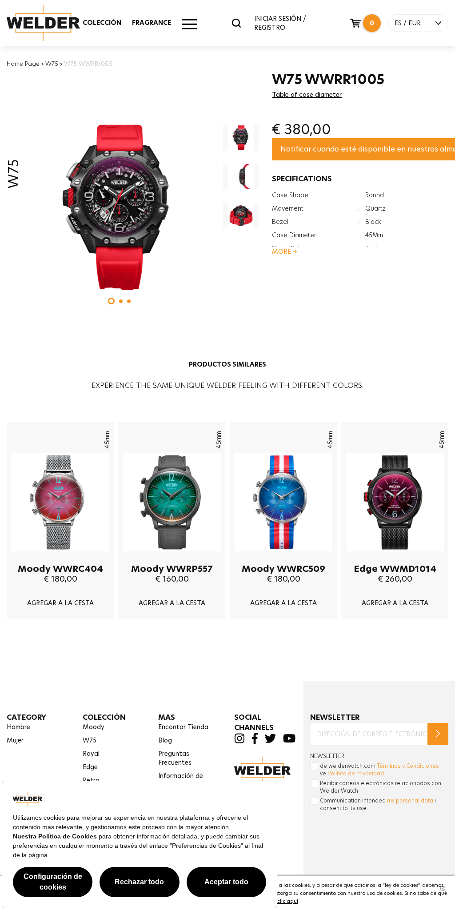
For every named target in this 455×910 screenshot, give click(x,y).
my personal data (410, 800)
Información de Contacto (180, 780)
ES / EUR (408, 23)
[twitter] (270, 741)
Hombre (18, 726)
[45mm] (60, 558)
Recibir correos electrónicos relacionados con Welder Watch (380, 786)
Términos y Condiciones (408, 766)
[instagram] (239, 741)
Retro (91, 780)
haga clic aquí (280, 901)
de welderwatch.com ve (379, 769)
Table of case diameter (307, 94)
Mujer (15, 740)
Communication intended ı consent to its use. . (378, 804)
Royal (91, 753)
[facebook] (254, 742)
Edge (90, 766)
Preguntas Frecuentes (175, 758)
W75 (51, 64)
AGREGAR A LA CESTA (60, 603)
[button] (111, 301)
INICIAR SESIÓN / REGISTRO (280, 23)
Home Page (23, 64)
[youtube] (289, 741)
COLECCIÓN (102, 22)
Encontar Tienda (183, 726)
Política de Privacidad (355, 773)
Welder (52, 23)
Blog (165, 740)
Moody (93, 726)
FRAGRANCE (151, 22)
